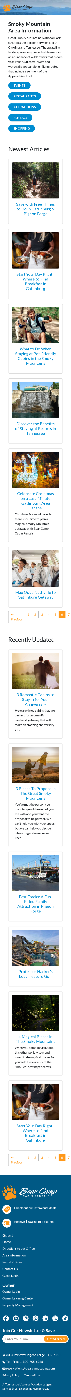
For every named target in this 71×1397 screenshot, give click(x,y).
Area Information (14, 1255)
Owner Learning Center (18, 1298)
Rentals (20, 117)
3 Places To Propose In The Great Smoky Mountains (36, 793)
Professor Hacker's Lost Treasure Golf (36, 974)
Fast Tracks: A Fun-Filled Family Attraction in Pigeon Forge (35, 903)
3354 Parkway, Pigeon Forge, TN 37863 (33, 1355)
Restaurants (24, 96)
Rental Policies (12, 1262)
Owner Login (11, 1291)
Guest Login (10, 1275)
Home (6, 1242)
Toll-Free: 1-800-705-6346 (24, 1361)
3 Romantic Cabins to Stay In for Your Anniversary (35, 699)
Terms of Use (32, 1375)
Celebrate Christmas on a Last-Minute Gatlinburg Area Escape (35, 500)
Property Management (17, 1305)
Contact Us (10, 1269)
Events (19, 85)
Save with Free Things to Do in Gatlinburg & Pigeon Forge (35, 209)
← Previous (17, 617)
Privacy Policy (10, 1375)
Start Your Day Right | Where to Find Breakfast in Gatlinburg (35, 281)
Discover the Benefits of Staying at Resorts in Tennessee (35, 428)
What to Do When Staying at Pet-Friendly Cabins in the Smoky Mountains (35, 355)
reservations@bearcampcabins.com (30, 1368)
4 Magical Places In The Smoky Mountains (35, 1039)
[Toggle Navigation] (64, 7)
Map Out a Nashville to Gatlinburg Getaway (35, 594)
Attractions (24, 107)
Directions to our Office (18, 1248)
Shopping (21, 128)
